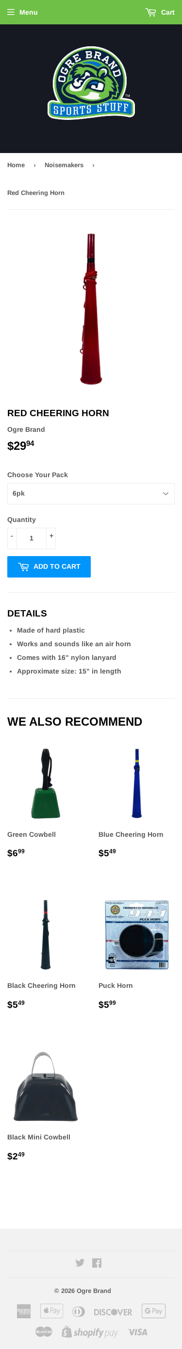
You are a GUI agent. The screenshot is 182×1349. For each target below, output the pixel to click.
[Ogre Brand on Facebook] (97, 1264)
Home (16, 165)
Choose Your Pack (37, 475)
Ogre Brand (94, 1290)
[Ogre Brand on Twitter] (80, 1264)
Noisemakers (64, 165)
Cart (167, 12)
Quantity (21, 519)
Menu (28, 12)
